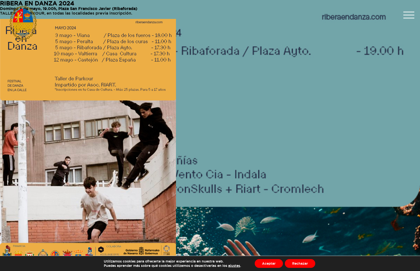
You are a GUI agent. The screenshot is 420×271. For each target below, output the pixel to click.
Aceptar (269, 263)
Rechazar (300, 263)
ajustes (234, 265)
